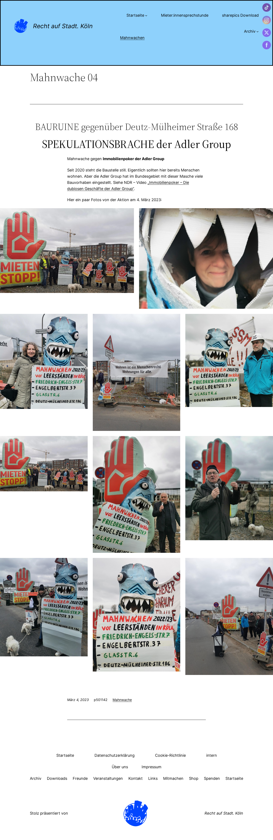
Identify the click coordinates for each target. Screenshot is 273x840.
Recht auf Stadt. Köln (63, 26)
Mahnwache (122, 700)
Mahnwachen (132, 37)
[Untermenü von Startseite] (146, 15)
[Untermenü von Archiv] (257, 31)
